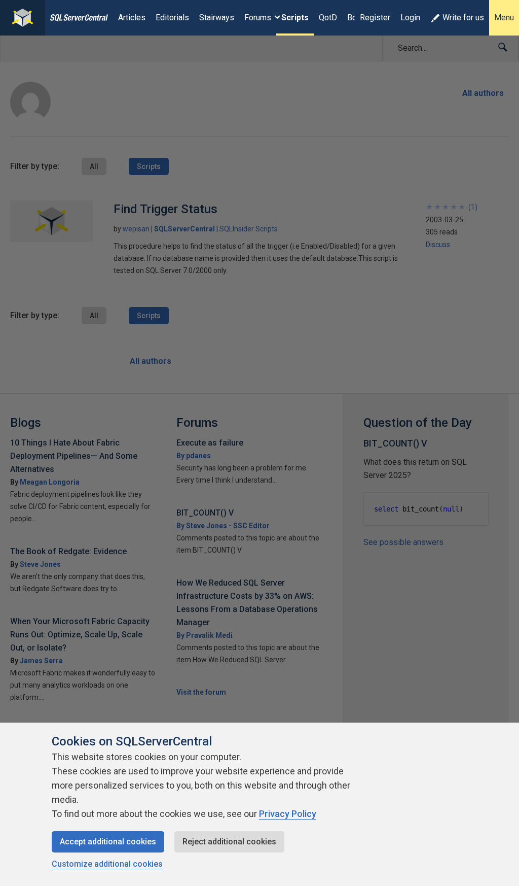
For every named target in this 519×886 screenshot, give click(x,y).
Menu (504, 17)
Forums (257, 17)
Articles (131, 17)
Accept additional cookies (108, 841)
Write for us (463, 17)
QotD (328, 17)
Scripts (295, 17)
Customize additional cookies (107, 864)
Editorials (172, 17)
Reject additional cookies (229, 841)
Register (375, 17)
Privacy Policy (287, 813)
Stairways (216, 17)
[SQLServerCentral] (22, 18)
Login (410, 17)
